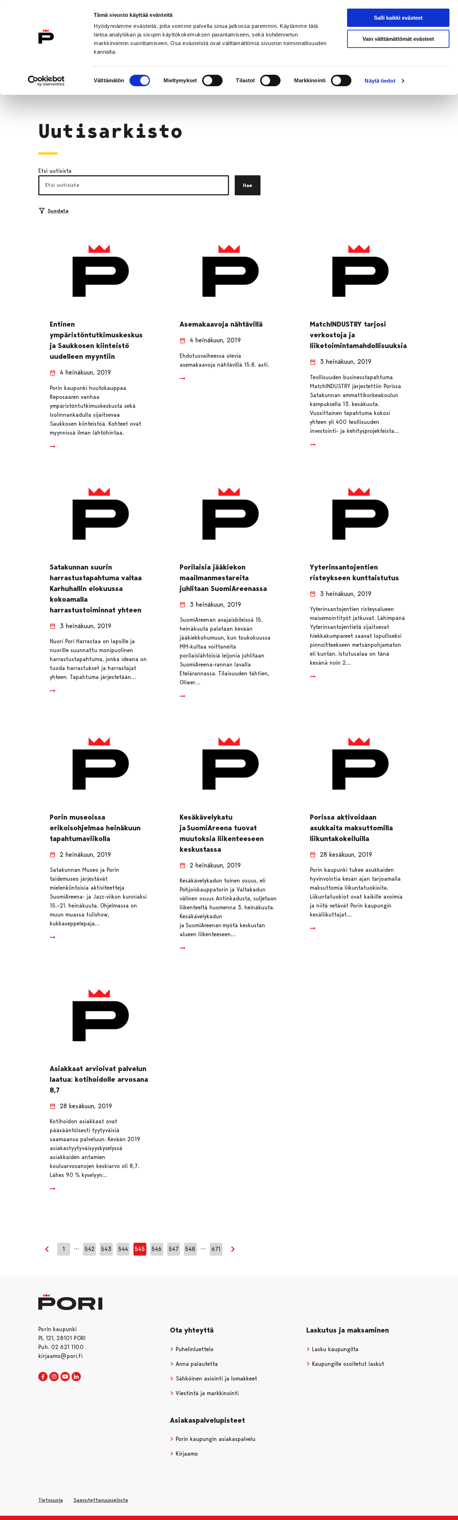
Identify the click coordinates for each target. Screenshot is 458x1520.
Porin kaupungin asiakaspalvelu (214, 1439)
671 (215, 1249)
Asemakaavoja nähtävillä (221, 324)
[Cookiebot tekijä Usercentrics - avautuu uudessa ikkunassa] (46, 80)
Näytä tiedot (380, 81)
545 (140, 1249)
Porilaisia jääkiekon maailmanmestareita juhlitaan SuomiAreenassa (223, 578)
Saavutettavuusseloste (100, 1500)
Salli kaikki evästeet (398, 18)
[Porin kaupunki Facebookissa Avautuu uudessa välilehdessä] (43, 1377)
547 (174, 1249)
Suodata (58, 210)
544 (123, 1249)
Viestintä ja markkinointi (206, 1393)
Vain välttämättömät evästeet (398, 39)
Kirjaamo (186, 1453)
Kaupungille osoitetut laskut (347, 1363)
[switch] (212, 80)
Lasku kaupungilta (334, 1349)
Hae (247, 185)
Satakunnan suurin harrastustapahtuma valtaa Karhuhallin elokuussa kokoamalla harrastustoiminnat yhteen (96, 588)
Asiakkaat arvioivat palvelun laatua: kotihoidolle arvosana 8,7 (99, 1079)
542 (89, 1249)
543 (106, 1249)
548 (190, 1249)
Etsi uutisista (55, 170)
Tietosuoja (50, 1500)
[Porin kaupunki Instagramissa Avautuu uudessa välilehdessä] (54, 1377)
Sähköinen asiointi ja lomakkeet (215, 1378)
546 (156, 1249)
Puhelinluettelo (194, 1349)
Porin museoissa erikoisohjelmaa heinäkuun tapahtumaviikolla (95, 828)
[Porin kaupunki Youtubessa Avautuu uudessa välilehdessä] (65, 1377)
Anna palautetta (196, 1363)
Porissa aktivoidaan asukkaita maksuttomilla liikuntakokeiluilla (351, 828)
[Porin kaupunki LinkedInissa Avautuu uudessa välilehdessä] (76, 1377)
